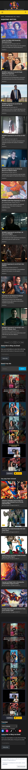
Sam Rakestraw (6, 75)
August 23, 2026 (14, 505)
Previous (7, 342)
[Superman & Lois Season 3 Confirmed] (14, 285)
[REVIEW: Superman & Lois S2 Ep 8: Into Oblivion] (14, 253)
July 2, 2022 (12, 75)
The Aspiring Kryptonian (7, 43)
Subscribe (5, 358)
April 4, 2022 (12, 235)
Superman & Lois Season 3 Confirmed (12, 295)
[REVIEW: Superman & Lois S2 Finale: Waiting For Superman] (14, 61)
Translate (12, 728)
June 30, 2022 (12, 107)
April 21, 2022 (15, 202)
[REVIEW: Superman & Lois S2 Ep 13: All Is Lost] (14, 125)
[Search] (25, 12)
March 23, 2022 (13, 297)
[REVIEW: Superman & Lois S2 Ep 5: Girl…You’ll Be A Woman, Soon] (14, 317)
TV (2, 68)
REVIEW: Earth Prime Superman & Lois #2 (13, 200)
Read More (4, 49)
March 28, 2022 (13, 267)
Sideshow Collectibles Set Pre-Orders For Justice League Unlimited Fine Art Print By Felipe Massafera (12, 502)
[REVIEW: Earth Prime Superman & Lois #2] (14, 190)
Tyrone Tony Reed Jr (7, 585)
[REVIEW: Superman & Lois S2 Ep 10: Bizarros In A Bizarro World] (14, 158)
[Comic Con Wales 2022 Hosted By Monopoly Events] (14, 30)
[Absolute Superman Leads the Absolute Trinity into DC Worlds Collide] (14, 598)
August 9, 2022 (15, 43)
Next (22, 342)
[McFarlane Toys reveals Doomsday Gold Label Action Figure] (14, 518)
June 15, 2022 (12, 139)
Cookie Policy (4, 764)
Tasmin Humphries (6, 505)
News (3, 292)
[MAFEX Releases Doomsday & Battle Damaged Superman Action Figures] (14, 545)
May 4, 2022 (12, 172)
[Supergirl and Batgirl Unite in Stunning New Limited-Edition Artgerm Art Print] (14, 571)
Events (3, 36)
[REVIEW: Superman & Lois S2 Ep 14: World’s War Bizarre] (14, 93)
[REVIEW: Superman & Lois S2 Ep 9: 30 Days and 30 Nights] (14, 222)
